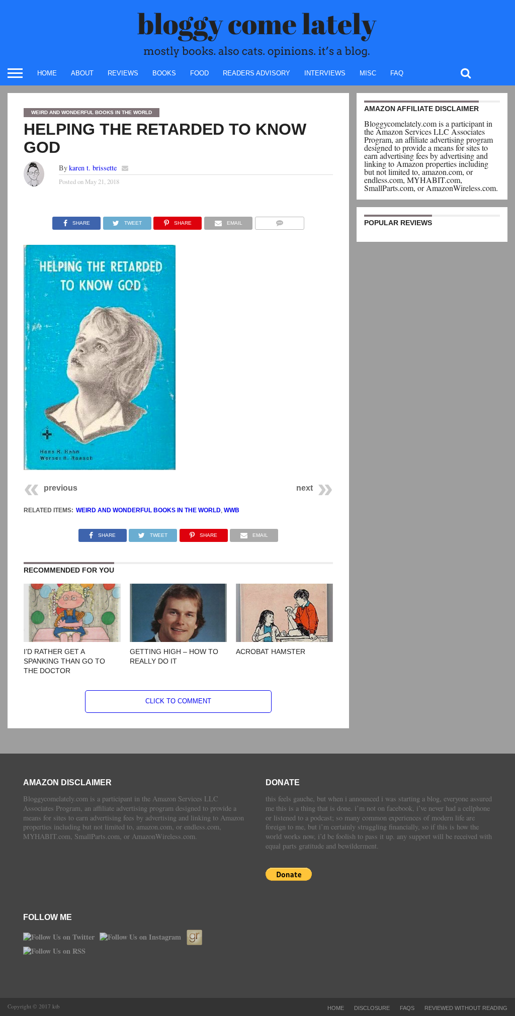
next (304, 488)
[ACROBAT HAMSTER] (284, 638)
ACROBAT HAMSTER (270, 652)
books (164, 73)
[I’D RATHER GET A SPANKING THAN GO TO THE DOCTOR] (72, 638)
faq (396, 73)
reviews (123, 73)
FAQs (407, 1008)
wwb (231, 510)
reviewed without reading (465, 1008)
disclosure (372, 1008)
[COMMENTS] (279, 220)
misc (368, 73)
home (47, 73)
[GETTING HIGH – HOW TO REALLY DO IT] (178, 638)
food (199, 73)
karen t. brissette (93, 167)
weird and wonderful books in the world (148, 510)
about (82, 73)
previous (60, 488)
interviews (325, 73)
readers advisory (256, 73)
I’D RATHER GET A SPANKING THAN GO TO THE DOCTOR (64, 661)
